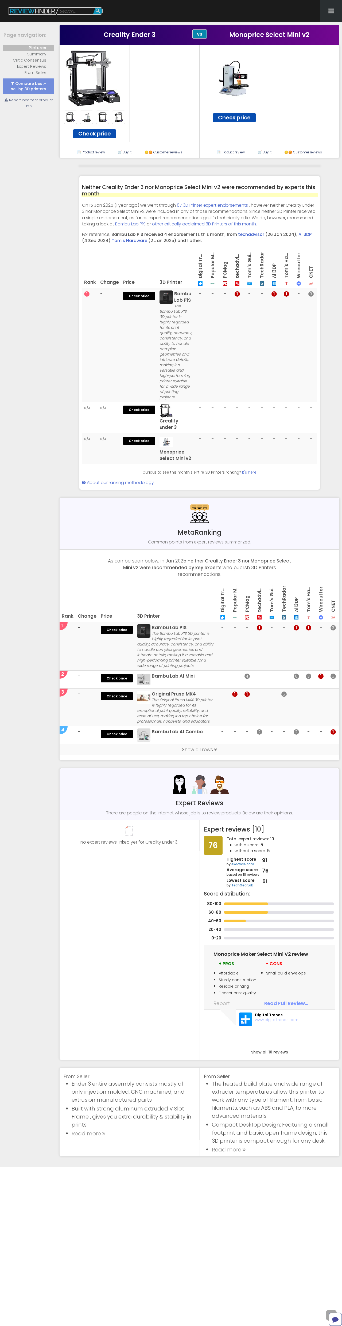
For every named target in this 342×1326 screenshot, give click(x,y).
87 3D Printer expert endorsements (213, 205)
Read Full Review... (286, 1003)
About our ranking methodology (120, 482)
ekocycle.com (242, 864)
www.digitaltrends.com (276, 1019)
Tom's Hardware (129, 240)
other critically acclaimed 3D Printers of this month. (204, 224)
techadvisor (251, 234)
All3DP (305, 234)
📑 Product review (91, 152)
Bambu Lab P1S (130, 224)
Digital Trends (269, 1015)
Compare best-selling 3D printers (28, 86)
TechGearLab (242, 885)
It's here (249, 472)
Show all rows (198, 749)
